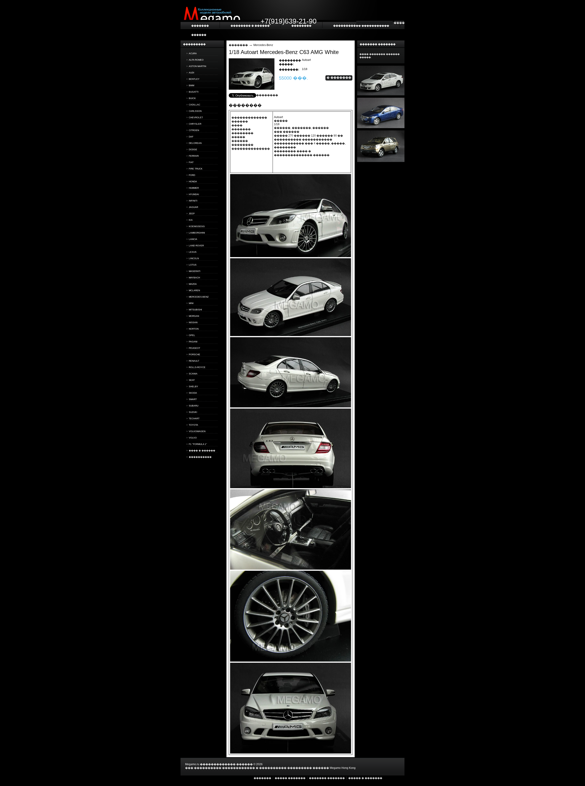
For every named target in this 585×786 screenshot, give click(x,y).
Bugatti (194, 92)
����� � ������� (365, 778)
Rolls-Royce (197, 367)
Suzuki (193, 412)
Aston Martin (197, 66)
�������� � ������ (250, 25)
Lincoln (194, 258)
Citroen (194, 130)
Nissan (193, 322)
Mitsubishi (195, 309)
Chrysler (195, 124)
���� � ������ (202, 450)
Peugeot (194, 348)
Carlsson (195, 111)
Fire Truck (195, 168)
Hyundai (194, 194)
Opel (192, 335)
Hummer (194, 188)
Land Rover (196, 245)
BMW (191, 85)
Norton (194, 329)
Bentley (194, 79)
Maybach (194, 277)
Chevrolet (196, 117)
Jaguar (193, 207)
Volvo (193, 437)
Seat (192, 380)
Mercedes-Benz (199, 297)
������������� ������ (226, 764)
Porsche (194, 354)
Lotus (193, 265)
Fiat (191, 162)
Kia (191, 220)
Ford (192, 175)
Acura (193, 53)
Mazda (193, 284)
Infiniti (193, 200)
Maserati (194, 271)
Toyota (193, 425)
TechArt (194, 418)
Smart (193, 399)
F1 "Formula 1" (198, 444)
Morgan (194, 316)
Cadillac (194, 104)
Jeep (192, 213)
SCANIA (193, 373)
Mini (191, 303)
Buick (192, 98)
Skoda (193, 393)
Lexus (193, 252)
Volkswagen (197, 431)
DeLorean (195, 143)
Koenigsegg (197, 226)
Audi (191, 72)
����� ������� (290, 778)
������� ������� (327, 778)
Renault (194, 361)
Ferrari (194, 156)
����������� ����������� (361, 25)
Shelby (193, 386)
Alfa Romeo (196, 60)
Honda (193, 181)
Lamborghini (197, 232)
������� (238, 45)
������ (198, 34)
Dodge (193, 149)
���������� (200, 457)
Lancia (193, 239)
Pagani (193, 341)
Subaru (193, 405)
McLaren (194, 290)
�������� (267, 95)
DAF (191, 136)
